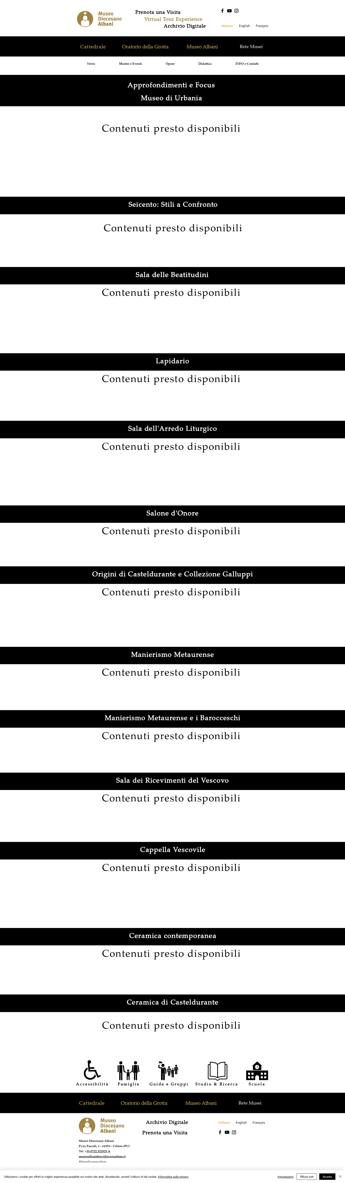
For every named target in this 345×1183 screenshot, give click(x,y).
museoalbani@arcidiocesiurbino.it (102, 1156)
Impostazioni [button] (285, 1177)
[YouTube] (229, 11)
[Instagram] (236, 11)
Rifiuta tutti (306, 1177)
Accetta (327, 1177)
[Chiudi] (340, 1176)
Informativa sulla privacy (173, 1177)
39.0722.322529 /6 (98, 1151)
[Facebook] (222, 11)
